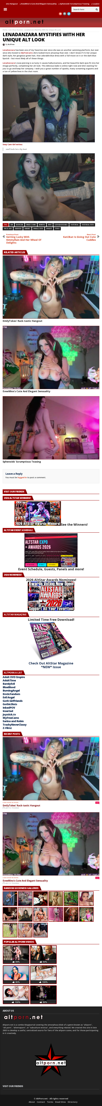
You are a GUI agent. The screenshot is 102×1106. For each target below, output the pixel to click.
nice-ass (8, 229)
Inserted (8, 711)
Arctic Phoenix (12, 808)
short (27, 229)
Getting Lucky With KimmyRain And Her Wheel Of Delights (23, 239)
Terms (50, 1102)
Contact (41, 1102)
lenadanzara (61, 225)
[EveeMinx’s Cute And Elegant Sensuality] (51, 357)
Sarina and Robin (13, 721)
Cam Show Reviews (15, 30)
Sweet (49, 229)
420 (11, 225)
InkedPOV (9, 707)
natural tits (88, 225)
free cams (31, 225)
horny (42, 225)
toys (57, 229)
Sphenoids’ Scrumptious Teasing (34, 4)
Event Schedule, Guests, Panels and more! (51, 569)
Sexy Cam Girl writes (12, 144)
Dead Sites (60, 1102)
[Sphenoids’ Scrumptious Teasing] (51, 427)
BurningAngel (11, 690)
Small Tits (38, 229)
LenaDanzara (9, 50)
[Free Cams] (51, 187)
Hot (50, 225)
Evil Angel (8, 697)
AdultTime (9, 680)
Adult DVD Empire (14, 677)
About (32, 1102)
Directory (72, 1102)
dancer (19, 225)
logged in (22, 477)
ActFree (11, 44)
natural (75, 225)
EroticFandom (11, 694)
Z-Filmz (7, 728)
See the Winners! (74, 524)
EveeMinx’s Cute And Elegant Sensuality (26, 391)
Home (5, 30)
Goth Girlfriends (12, 701)
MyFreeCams (27, 53)
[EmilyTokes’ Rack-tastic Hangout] (51, 287)
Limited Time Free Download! (51, 619)
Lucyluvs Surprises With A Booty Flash (69, 4)
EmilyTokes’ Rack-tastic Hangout (22, 320)
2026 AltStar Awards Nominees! (51, 580)
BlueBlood (9, 687)
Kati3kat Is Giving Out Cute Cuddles (79, 237)
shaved (18, 229)
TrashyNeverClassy (14, 724)
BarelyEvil (9, 684)
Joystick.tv (9, 714)
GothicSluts (10, 704)
